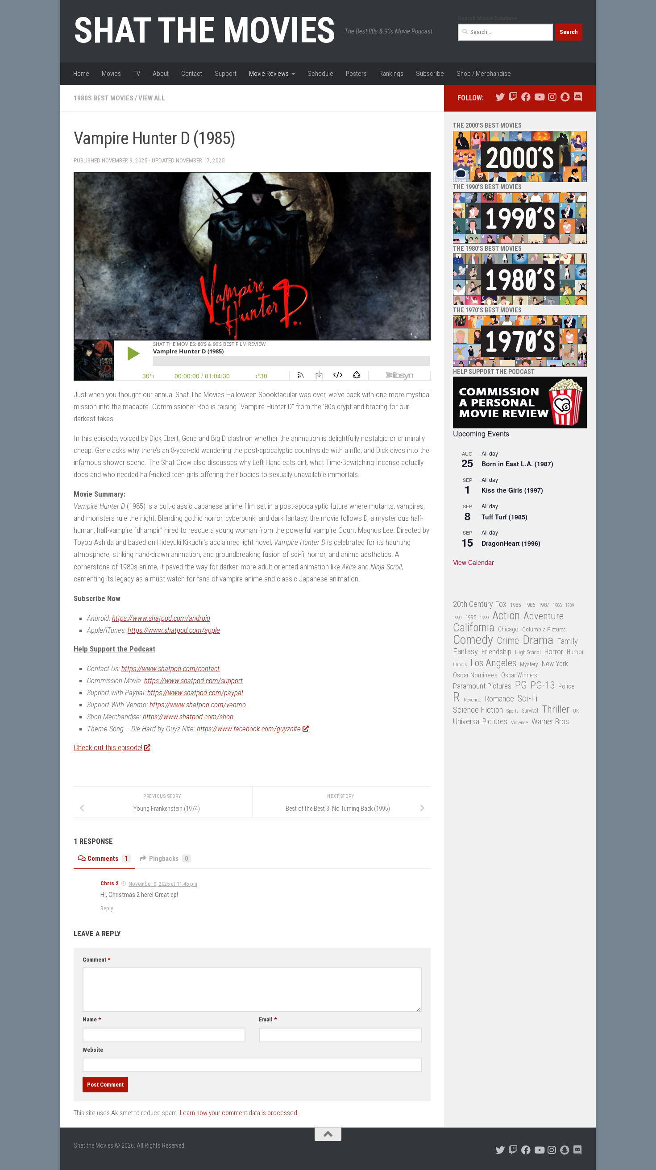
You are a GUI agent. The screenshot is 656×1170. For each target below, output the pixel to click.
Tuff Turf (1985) (504, 516)
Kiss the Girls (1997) (512, 489)
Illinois (460, 665)
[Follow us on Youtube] (539, 97)
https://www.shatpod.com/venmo (197, 704)
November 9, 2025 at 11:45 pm (163, 883)
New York (555, 664)
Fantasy (465, 651)
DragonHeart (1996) (511, 543)
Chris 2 (109, 883)
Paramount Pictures (482, 685)
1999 (484, 618)
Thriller (555, 710)
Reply (106, 908)
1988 (557, 605)
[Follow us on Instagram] (551, 97)
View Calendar (473, 562)
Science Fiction (478, 710)
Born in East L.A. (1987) (517, 463)
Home (81, 74)
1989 (569, 605)
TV (136, 74)
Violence (519, 722)
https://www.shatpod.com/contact (170, 668)
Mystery (529, 664)
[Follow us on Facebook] (526, 97)
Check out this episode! (108, 747)
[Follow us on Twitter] (500, 97)
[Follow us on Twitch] (513, 97)
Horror (553, 651)
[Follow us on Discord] (577, 97)
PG (521, 685)
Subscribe (430, 74)
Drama (538, 640)
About (161, 74)
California (473, 628)
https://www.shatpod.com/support (193, 680)
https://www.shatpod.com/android (161, 618)
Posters (356, 74)
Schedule (320, 74)
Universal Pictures (480, 721)
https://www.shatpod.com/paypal (195, 692)
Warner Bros (550, 721)
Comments (107, 859)
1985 (515, 605)
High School (528, 652)
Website (93, 1049)
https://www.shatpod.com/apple (174, 630)
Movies (111, 74)
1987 (544, 605)
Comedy (473, 640)
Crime (508, 641)
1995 (470, 617)
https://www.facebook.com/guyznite (249, 728)
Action (506, 616)
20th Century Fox (480, 604)
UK (576, 711)
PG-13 (543, 685)
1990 (457, 618)
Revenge (472, 700)
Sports (513, 711)
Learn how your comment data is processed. (239, 1113)
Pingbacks (168, 859)
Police (566, 686)
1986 (529, 605)
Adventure (543, 616)
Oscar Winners (519, 675)
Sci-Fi (528, 699)
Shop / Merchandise (484, 74)
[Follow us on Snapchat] (564, 97)
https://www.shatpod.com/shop (188, 716)
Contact (191, 74)
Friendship (496, 651)
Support (226, 74)
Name (92, 1019)
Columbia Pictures (544, 629)
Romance (499, 698)
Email (268, 1019)
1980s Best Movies (103, 98)
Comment (96, 959)
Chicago (508, 629)
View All (151, 98)
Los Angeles (493, 663)
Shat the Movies (205, 30)
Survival (530, 711)
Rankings (391, 74)
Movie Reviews (269, 74)
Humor (575, 652)
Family (567, 641)
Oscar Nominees (475, 675)
